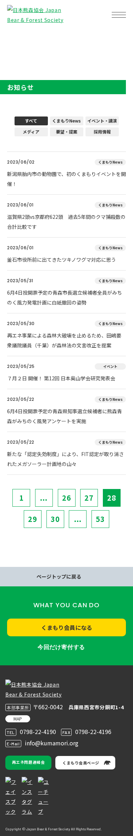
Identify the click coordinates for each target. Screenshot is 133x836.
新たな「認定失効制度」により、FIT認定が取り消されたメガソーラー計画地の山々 (65, 458)
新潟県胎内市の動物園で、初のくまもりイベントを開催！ (66, 178)
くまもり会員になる (66, 627)
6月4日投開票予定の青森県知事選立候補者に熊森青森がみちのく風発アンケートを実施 (64, 416)
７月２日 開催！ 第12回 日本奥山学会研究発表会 (61, 378)
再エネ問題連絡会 (28, 762)
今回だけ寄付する (61, 647)
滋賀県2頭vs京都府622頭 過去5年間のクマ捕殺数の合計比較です (66, 221)
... (44, 498)
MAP (17, 719)
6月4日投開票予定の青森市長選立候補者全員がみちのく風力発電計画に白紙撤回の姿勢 (64, 297)
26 (66, 498)
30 (55, 519)
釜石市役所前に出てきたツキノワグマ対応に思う (61, 259)
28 (111, 498)
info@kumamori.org (51, 743)
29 (32, 519)
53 (100, 519)
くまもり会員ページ (80, 763)
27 (89, 498)
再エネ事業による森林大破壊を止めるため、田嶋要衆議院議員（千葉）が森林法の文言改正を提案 (64, 340)
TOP (17, 37)
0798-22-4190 (38, 731)
